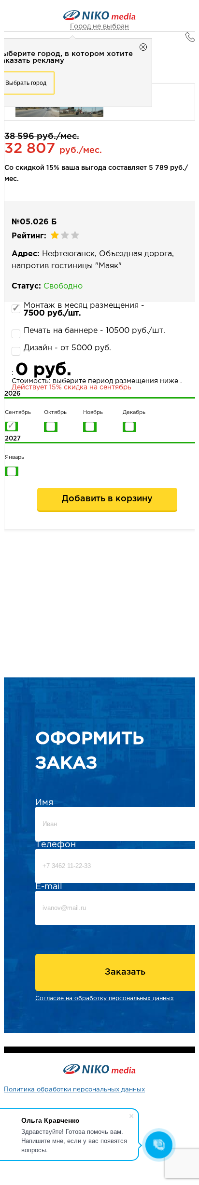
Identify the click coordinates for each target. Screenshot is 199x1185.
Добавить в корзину (107, 499)
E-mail (48, 887)
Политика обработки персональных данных (74, 1089)
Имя (44, 803)
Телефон (55, 845)
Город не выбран (99, 26)
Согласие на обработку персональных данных (104, 998)
